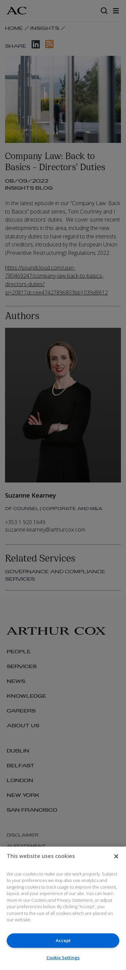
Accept (63, 940)
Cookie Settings (63, 958)
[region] (63, 908)
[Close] (116, 856)
